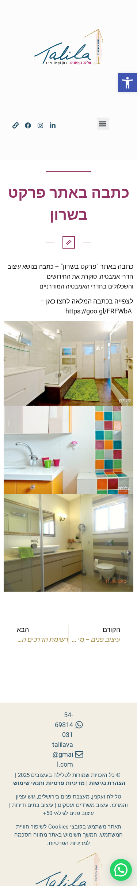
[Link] (15, 125)
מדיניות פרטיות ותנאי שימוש (48, 783)
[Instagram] (40, 125)
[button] (127, 82)
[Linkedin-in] (53, 125)
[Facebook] (28, 125)
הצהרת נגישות (107, 783)
